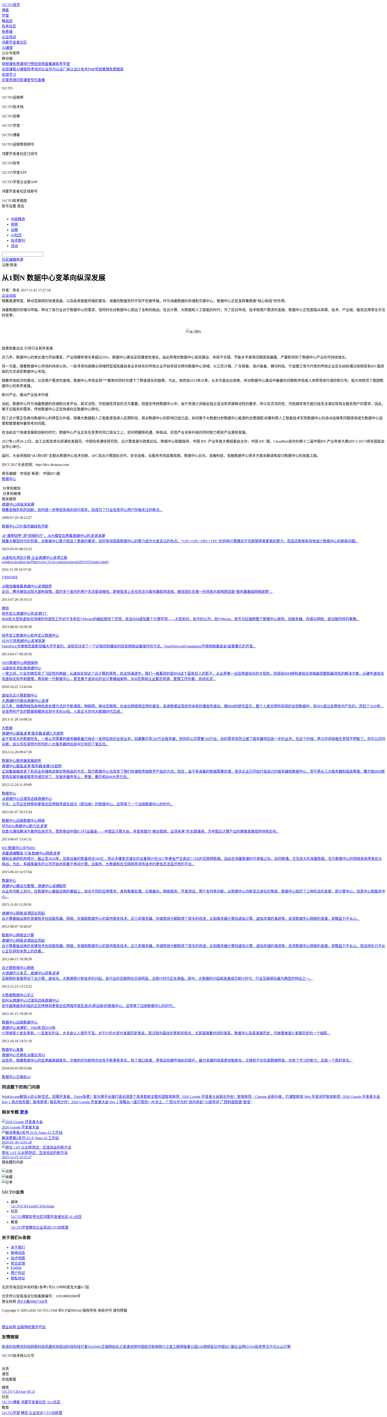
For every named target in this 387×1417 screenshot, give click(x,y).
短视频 (39, 64)
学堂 (5, 15)
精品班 (7, 21)
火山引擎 (283, 1347)
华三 (30, 995)
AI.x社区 (75, 1217)
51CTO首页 (11, 5)
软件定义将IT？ (25, 613)
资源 (12, 80)
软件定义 (37, 635)
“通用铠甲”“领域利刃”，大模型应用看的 (53, 536)
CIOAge (28, 1206)
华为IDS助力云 (24, 826)
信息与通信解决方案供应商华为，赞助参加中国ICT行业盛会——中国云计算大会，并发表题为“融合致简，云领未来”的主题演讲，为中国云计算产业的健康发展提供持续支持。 (141, 831)
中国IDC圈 (225, 1347)
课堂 (26, 80)
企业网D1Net (244, 1347)
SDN (5, 663)
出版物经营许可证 (31, 1327)
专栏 (34, 80)
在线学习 (9, 74)
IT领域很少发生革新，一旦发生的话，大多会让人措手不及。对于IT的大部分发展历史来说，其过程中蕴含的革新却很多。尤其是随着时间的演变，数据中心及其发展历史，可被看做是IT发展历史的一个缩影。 (166, 1033)
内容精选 (18, 219)
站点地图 (18, 1258)
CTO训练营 (59, 1227)
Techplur (48, 1206)
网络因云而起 (23, 913)
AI (29, 1077)
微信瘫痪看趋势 (27, 586)
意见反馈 (18, 1263)
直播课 (50, 64)
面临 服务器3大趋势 (32, 766)
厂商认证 (70, 69)
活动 (14, 246)
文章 (5, 80)
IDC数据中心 (12, 848)
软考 (30, 69)
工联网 (178, 1347)
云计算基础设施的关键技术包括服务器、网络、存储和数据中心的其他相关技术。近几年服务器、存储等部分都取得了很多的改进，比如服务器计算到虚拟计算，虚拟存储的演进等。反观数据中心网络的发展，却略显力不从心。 (181, 919)
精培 (32, 1227)
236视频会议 (207, 1347)
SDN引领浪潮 (23, 641)
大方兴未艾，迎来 (30, 973)
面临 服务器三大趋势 (33, 733)
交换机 (21, 1077)
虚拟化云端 (21, 668)
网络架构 (31, 663)
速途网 (131, 1347)
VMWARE (10, 577)
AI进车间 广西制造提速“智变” (228, 1102)
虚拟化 (7, 695)
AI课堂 (7, 48)
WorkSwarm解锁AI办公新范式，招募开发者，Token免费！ (47, 1097)
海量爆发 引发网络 (31, 853)
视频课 (7, 64)
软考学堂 (63, 64)
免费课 (7, 32)
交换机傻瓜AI (23, 1055)
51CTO (16, 1206)
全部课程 (9, 69)
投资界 (260, 1347)
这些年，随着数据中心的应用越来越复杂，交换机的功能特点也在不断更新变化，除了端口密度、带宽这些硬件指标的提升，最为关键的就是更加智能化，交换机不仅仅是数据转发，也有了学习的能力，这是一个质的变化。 (177, 1060)
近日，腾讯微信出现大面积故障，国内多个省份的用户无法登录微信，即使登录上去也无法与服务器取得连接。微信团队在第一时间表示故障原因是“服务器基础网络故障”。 (138, 592)
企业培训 (9, 37)
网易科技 (37, 1347)
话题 (14, 230)
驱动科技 (66, 1347)
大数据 (7, 728)
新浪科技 (9, 1347)
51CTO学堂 (20, 1227)
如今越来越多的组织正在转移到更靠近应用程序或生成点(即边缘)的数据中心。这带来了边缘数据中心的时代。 (89, 1006)
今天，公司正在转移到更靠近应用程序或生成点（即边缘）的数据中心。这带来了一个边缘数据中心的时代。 (88, 804)
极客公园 (190, 1347)
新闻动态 (18, 1253)
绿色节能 (41, 526)
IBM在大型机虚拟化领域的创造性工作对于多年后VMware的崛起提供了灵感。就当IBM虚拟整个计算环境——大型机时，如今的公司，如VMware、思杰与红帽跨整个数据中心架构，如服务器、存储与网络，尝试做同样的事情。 (181, 619)
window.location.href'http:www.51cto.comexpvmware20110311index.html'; (55, 562)
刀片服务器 (25, 526)
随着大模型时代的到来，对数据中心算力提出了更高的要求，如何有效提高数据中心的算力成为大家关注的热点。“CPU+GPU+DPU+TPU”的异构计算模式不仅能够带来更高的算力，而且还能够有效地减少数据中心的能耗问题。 (180, 541)
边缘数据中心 (27, 821)
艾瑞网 (106, 1347)
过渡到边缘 (27, 799)
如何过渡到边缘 (30, 1000)
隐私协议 (18, 1278)
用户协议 (18, 1273)
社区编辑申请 (12, 259)
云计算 (18, 695)
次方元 (271, 1347)
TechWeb (94, 1347)
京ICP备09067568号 (32, 1301)
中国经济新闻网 (149, 1347)
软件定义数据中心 (16, 635)
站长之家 (119, 1347)
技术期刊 (18, 240)
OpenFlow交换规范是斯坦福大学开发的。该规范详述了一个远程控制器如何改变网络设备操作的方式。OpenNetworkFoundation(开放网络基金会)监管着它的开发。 (129, 646)
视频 (14, 224)
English (16, 1268)
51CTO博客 (20, 1217)
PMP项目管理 (98, 69)
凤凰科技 (52, 1347)
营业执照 (9, 1327)
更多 (24, 1112)
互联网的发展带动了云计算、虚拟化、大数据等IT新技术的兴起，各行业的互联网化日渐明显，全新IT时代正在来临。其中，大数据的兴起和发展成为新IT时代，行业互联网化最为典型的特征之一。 (157, 978)
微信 (5, 608)
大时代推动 (25, 701)
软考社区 (9, 26)
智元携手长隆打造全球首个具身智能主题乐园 (129, 1097)
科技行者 (80, 1347)
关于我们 (18, 1247)
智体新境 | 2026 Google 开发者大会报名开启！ (201, 1097)
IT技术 (82, 69)
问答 (19, 80)
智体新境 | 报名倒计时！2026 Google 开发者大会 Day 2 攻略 (79, 1102)
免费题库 (116, 69)
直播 (41, 80)
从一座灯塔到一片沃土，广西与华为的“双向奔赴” (165, 1102)
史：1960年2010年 (29, 1028)
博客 (5, 10)
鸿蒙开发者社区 (14, 42)
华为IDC (29, 848)
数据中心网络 (12, 935)
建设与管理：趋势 (34, 886)
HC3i (38, 1206)
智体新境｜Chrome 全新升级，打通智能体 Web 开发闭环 (281, 1097)
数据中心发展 (12, 1050)
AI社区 (16, 235)
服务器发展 (25, 761)
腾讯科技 (23, 1347)
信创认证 (41, 69)
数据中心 (9, 479)
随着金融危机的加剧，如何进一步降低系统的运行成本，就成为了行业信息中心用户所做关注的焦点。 (82, 510)
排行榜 (28, 64)
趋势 (37, 761)
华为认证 (56, 69)
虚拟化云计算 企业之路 (34, 558)
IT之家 (167, 1347)
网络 (41, 821)
